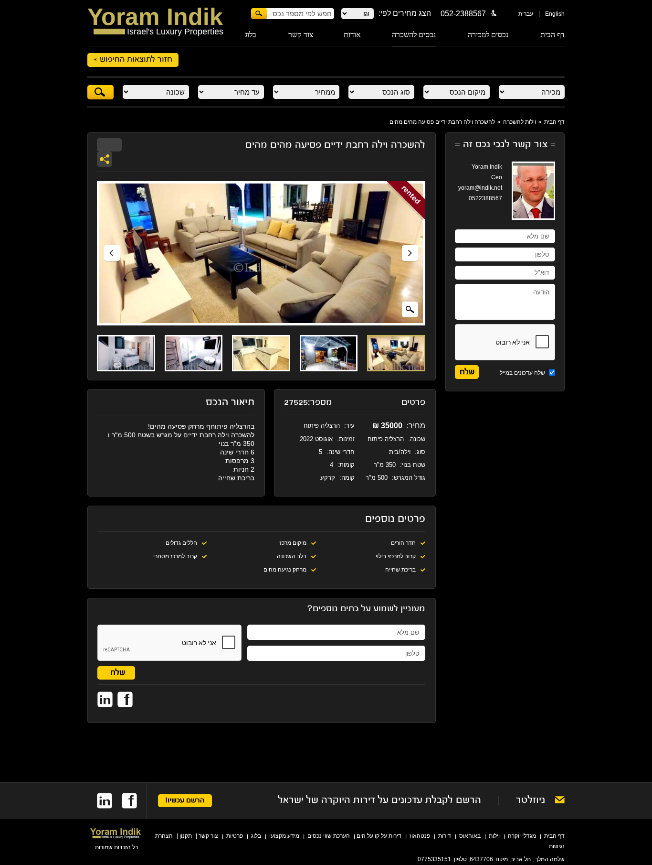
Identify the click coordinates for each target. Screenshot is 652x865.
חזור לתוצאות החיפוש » (133, 60)
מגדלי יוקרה (522, 836)
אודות (352, 35)
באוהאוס (470, 836)
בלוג (250, 35)
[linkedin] (99, 801)
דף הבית (552, 35)
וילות (494, 836)
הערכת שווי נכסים (328, 836)
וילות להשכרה (519, 122)
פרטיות (234, 836)
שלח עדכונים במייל (523, 372)
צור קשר (300, 35)
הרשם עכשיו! (185, 800)
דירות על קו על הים (379, 836)
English (555, 14)
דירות (444, 836)
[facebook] (124, 801)
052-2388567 (463, 14)
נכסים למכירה (488, 35)
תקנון (185, 836)
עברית (525, 14)
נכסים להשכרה (414, 35)
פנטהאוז (420, 836)
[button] (112, 253)
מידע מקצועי (284, 836)
